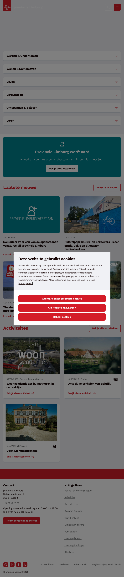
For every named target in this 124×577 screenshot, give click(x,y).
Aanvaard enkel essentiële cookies (62, 298)
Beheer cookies (62, 316)
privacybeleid (25, 283)
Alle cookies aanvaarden (62, 307)
